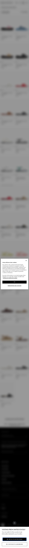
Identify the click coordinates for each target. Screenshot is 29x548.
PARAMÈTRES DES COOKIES (14, 285)
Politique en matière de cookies (10, 278)
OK (14, 282)
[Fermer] (26, 260)
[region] (14, 274)
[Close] (14, 523)
